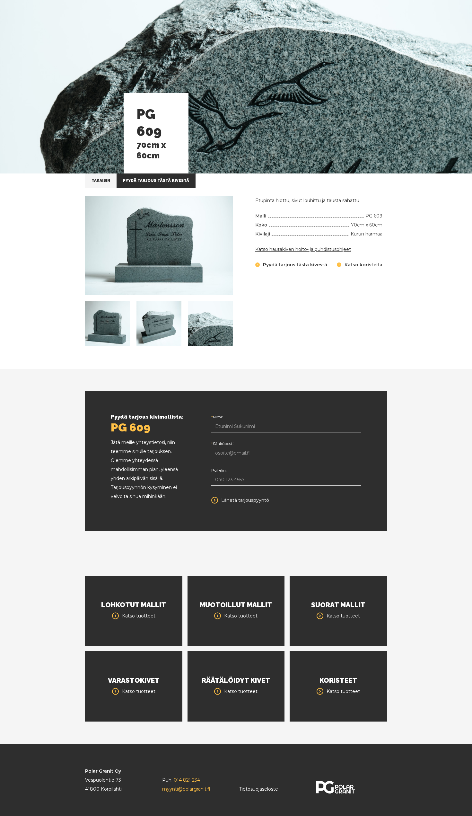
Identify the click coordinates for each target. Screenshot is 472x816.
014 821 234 (187, 780)
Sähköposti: (222, 443)
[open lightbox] (159, 245)
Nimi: (217, 416)
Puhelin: (219, 470)
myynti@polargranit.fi (186, 789)
